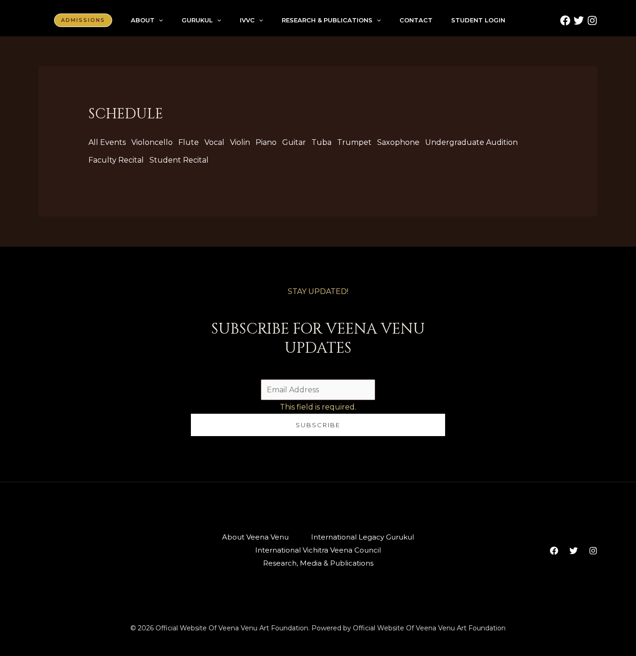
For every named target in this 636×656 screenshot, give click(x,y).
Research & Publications (327, 20)
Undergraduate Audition (471, 142)
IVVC (247, 20)
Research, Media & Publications (318, 563)
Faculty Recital (116, 160)
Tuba (321, 142)
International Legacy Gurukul (362, 537)
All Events (107, 142)
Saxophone (398, 142)
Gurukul (197, 20)
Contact (416, 20)
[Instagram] (592, 20)
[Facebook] (565, 20)
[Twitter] (579, 20)
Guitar (294, 142)
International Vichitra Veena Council (318, 550)
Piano (266, 142)
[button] (83, 20)
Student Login (478, 20)
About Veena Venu (255, 537)
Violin (240, 142)
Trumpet (354, 142)
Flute (188, 142)
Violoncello (152, 142)
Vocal (214, 142)
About (143, 20)
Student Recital (179, 160)
